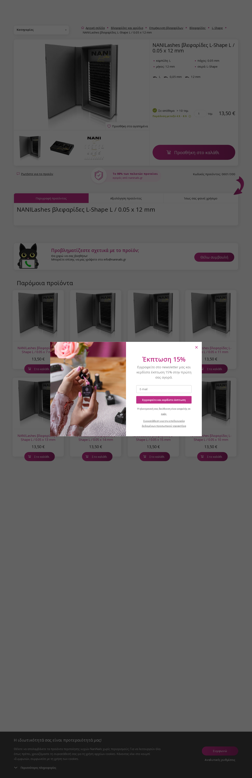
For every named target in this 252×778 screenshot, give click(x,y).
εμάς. (164, 413)
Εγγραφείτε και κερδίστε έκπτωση (164, 399)
